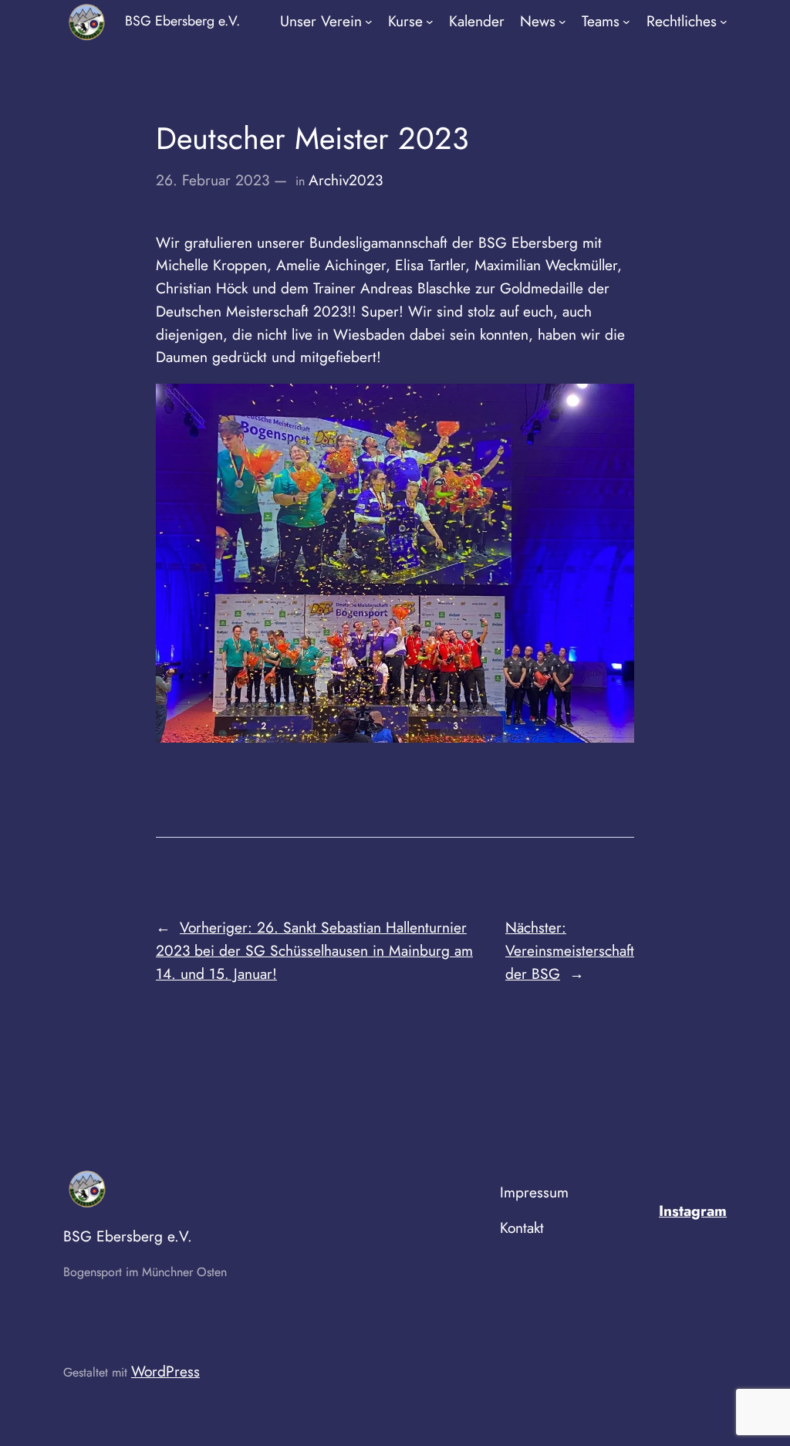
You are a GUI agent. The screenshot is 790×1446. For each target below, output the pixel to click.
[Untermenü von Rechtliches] (724, 21)
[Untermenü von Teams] (626, 21)
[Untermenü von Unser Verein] (369, 21)
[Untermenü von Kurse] (430, 21)
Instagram (693, 1210)
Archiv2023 (346, 180)
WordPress (165, 1371)
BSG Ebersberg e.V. (182, 21)
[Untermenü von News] (562, 21)
